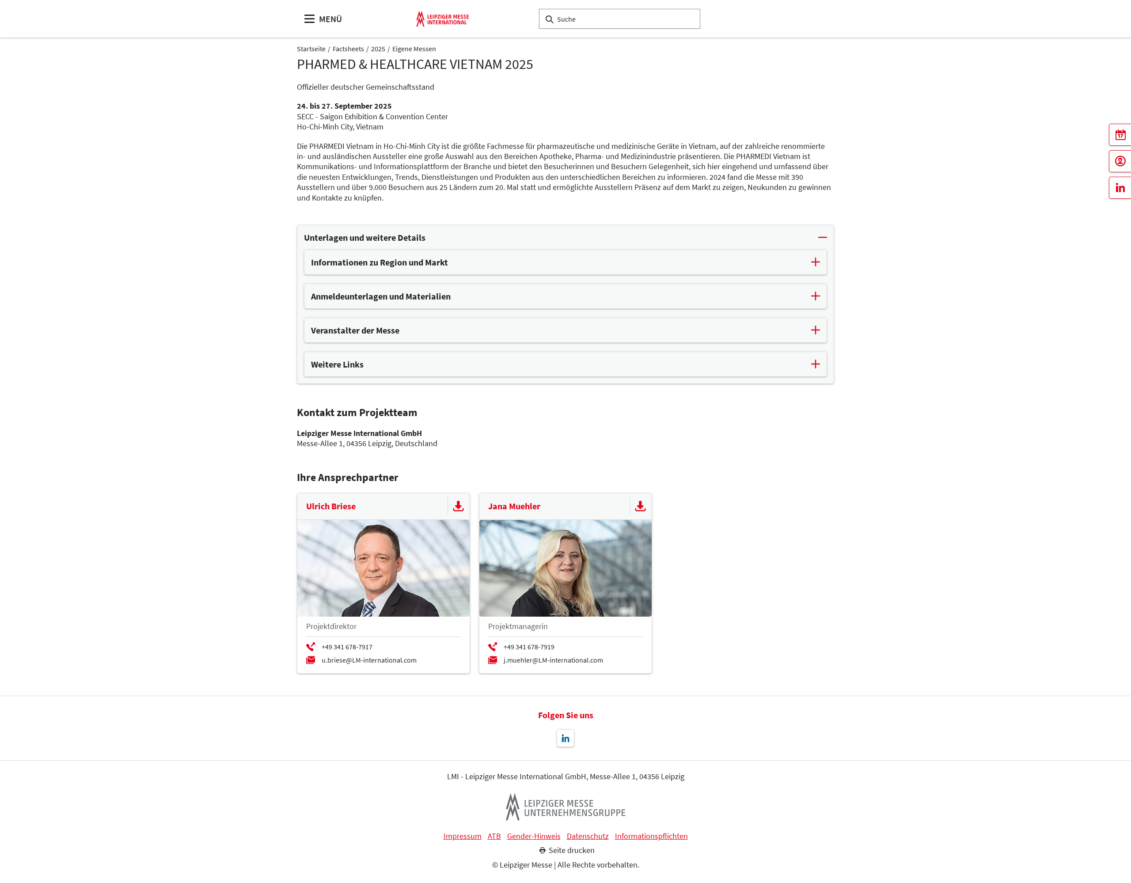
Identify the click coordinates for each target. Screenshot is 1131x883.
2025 (378, 48)
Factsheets (348, 48)
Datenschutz (588, 836)
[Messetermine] (1120, 135)
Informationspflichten (651, 836)
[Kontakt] (1120, 161)
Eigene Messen (414, 48)
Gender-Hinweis (534, 836)
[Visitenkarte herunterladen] (459, 506)
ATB (494, 836)
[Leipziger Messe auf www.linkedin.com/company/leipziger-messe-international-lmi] (565, 738)
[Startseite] (442, 19)
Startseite (311, 48)
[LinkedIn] (1120, 188)
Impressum (463, 836)
